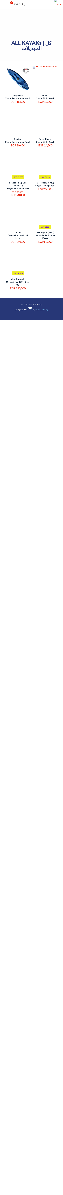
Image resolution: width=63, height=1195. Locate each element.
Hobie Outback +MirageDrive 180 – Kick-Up (17, 282)
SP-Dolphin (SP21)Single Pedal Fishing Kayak (45, 235)
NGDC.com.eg (41, 309)
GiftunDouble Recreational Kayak (18, 235)
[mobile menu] (4, 4)
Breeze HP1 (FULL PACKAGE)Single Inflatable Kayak (18, 185)
